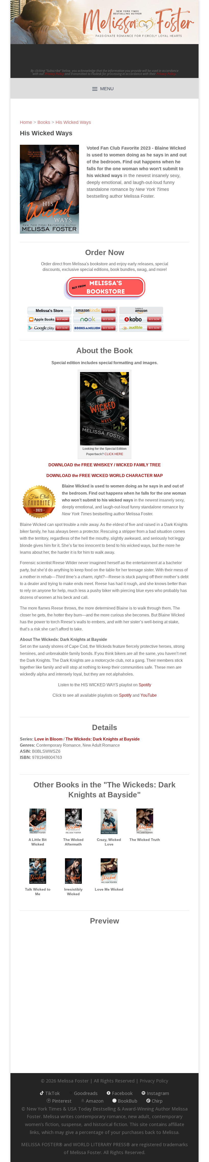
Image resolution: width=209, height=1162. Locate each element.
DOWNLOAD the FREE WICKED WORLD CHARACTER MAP (104, 475)
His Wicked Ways (73, 122)
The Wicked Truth (144, 840)
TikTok (52, 1093)
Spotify (145, 685)
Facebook (122, 1093)
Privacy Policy (54, 74)
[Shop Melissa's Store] (104, 288)
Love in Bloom (48, 739)
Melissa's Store (49, 310)
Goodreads (86, 1093)
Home (26, 122)
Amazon (94, 1101)
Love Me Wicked (109, 889)
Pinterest (62, 1101)
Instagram (158, 1093)
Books (43, 122)
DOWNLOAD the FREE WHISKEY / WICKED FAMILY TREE (104, 465)
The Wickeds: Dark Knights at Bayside (103, 739)
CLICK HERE (113, 454)
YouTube (148, 695)
